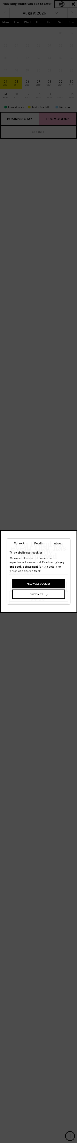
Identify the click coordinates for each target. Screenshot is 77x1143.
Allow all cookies (38, 584)
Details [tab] (38, 543)
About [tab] (58, 543)
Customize (36, 594)
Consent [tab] (19, 543)
